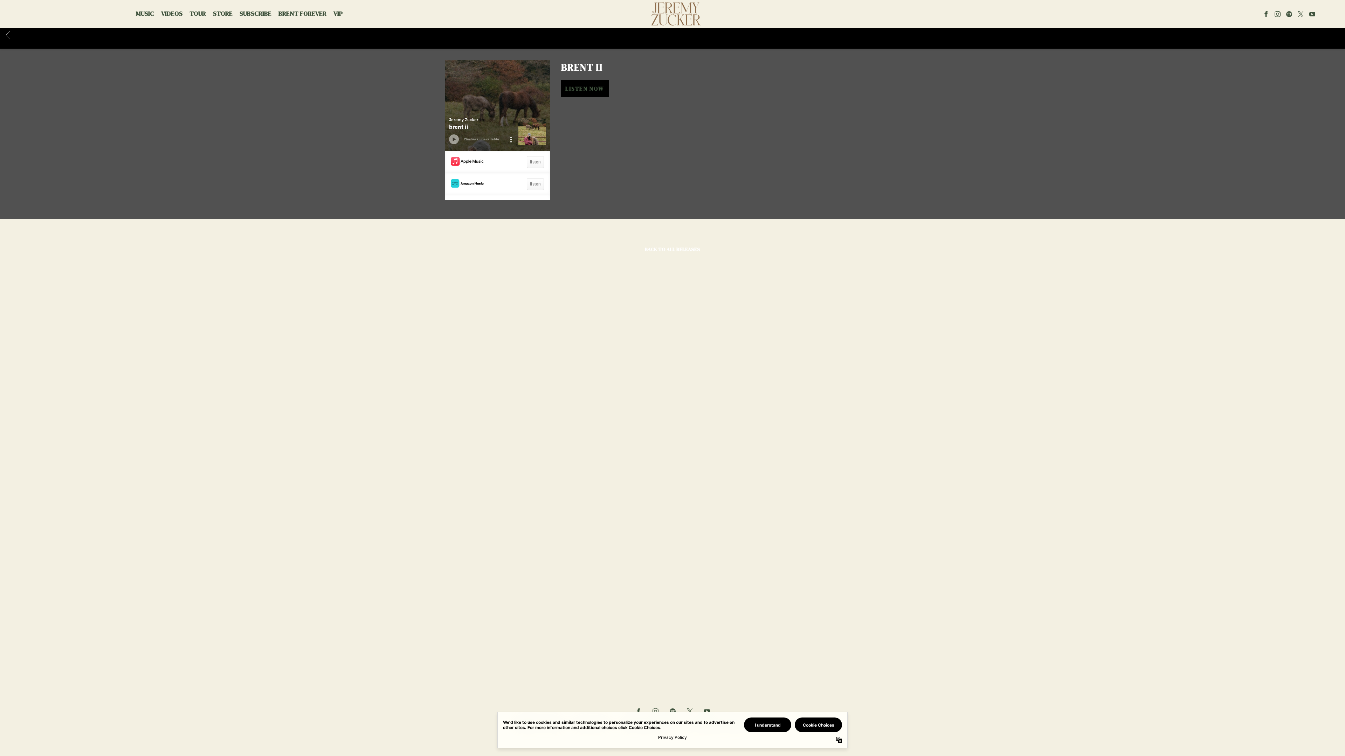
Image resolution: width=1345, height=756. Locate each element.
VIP (338, 13)
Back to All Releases (672, 249)
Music (145, 13)
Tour (197, 13)
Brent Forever (302, 13)
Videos (171, 13)
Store (223, 13)
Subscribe (255, 13)
